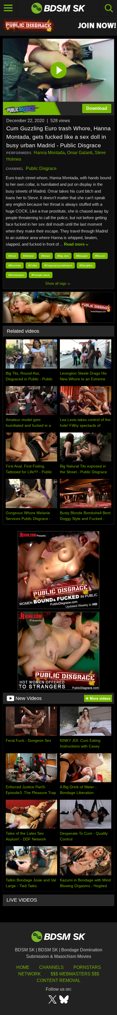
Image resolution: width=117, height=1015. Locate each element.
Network (29, 974)
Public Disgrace (41, 168)
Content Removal (59, 980)
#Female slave (41, 274)
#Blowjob (82, 255)
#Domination (16, 274)
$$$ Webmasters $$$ (75, 974)
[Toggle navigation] (8, 8)
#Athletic (28, 255)
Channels (51, 967)
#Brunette (14, 265)
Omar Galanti (80, 152)
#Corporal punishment (58, 265)
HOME (22, 967)
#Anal (12, 255)
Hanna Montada (49, 152)
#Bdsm (45, 255)
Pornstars (87, 967)
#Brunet (100, 255)
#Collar (32, 265)
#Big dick (63, 255)
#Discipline (86, 265)
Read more (74, 244)
